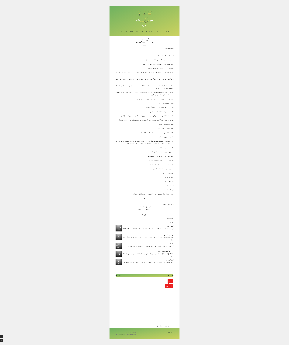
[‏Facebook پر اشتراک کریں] (168, 218)
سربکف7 (145, 43)
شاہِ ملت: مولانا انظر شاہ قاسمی (168, 235)
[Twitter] (171, 332)
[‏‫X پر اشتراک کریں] (169, 218)
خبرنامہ (121, 32)
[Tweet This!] (142, 215)
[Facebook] (172, 332)
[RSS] (167, 332)
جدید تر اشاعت (118, 275)
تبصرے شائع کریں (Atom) (162, 326)
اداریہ (163, 32)
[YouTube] (168, 332)
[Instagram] (170, 332)
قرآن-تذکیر (158, 32)
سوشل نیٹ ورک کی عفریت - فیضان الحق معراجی (165, 252)
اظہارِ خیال (125, 32)
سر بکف (144, 20)
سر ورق (167, 32)
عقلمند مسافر (171, 244)
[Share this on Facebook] (145, 215)
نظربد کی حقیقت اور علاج (169, 260)
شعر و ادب (136, 32)
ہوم (144, 275)
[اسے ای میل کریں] (172, 218)
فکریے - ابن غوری (170, 226)
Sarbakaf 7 (141, 43)
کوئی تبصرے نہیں (135, 43)
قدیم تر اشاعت (170, 275)
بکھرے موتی (144, 40)
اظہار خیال (148, 43)
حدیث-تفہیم (153, 32)
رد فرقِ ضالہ (141, 32)
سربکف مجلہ (126, 332)
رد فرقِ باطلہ (146, 32)
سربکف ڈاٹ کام (122, 334)
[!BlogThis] (170, 218)
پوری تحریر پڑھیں (130, 246)
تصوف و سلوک (131, 32)
